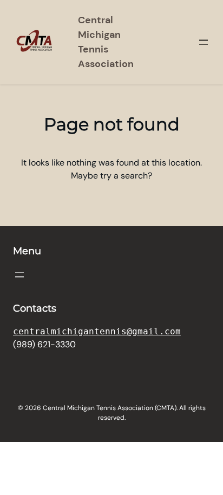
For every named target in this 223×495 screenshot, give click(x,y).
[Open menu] (203, 42)
